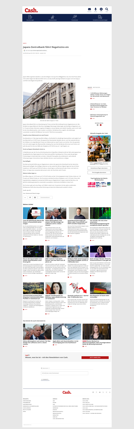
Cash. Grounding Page (58, 418)
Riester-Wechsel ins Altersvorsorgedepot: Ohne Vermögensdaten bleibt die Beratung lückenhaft (97, 342)
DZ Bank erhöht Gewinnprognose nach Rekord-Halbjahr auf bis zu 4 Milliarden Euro (78, 260)
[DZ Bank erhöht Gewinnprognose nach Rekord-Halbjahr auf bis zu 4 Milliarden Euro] (78, 251)
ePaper (54, 402)
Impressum (55, 408)
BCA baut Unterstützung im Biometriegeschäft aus (99, 115)
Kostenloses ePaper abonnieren (99, 168)
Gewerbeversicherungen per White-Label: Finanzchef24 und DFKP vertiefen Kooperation (77, 222)
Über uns (55, 417)
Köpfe (24, 411)
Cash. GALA (85, 408)
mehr (93, 98)
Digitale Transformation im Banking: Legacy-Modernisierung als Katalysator (55, 297)
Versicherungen (30, 20)
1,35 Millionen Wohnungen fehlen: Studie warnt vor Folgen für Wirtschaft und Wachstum (100, 94)
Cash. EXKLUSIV (86, 402)
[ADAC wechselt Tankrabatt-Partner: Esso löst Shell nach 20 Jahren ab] (55, 251)
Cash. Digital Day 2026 (88, 404)
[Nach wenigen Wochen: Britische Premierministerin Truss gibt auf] (100, 251)
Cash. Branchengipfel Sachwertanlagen (93, 409)
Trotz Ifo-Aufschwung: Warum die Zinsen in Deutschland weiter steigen (33, 222)
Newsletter (55, 415)
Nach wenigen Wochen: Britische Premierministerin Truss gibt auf (100, 259)
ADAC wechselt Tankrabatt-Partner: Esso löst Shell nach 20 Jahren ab (55, 260)
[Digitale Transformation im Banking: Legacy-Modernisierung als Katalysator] (55, 288)
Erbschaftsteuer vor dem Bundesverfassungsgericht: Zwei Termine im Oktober (98, 105)
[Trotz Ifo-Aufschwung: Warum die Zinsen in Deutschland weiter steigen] (33, 213)
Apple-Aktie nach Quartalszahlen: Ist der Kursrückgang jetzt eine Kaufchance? (65, 341)
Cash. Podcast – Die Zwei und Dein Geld (92, 413)
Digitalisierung (27, 408)
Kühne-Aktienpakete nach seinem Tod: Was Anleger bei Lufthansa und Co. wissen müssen (54, 223)
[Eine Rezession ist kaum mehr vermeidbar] (100, 288)
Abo (54, 400)
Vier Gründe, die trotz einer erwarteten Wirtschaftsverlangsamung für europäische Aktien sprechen (99, 223)
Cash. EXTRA (85, 400)
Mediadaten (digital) (58, 411)
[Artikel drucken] (30, 197)
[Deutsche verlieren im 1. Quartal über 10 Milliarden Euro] (78, 288)
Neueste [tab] (90, 87)
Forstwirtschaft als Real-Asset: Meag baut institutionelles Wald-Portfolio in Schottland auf (33, 297)
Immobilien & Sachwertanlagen (100, 20)
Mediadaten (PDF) (57, 413)
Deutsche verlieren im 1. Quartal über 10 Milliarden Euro (78, 296)
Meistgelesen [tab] (96, 87)
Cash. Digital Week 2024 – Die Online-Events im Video (95, 406)
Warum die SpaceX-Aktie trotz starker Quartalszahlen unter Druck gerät (32, 260)
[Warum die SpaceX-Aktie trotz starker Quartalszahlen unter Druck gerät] (33, 251)
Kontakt (55, 409)
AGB (54, 404)
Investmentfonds (53, 20)
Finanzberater (74, 20)
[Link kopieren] (25, 197)
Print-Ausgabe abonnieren (99, 172)
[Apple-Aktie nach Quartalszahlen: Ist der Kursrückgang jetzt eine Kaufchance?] (67, 332)
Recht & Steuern (27, 409)
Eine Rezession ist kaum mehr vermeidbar (99, 296)
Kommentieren (45, 197)
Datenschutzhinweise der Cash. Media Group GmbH (65, 406)
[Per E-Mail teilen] (35, 197)
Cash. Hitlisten (86, 411)
